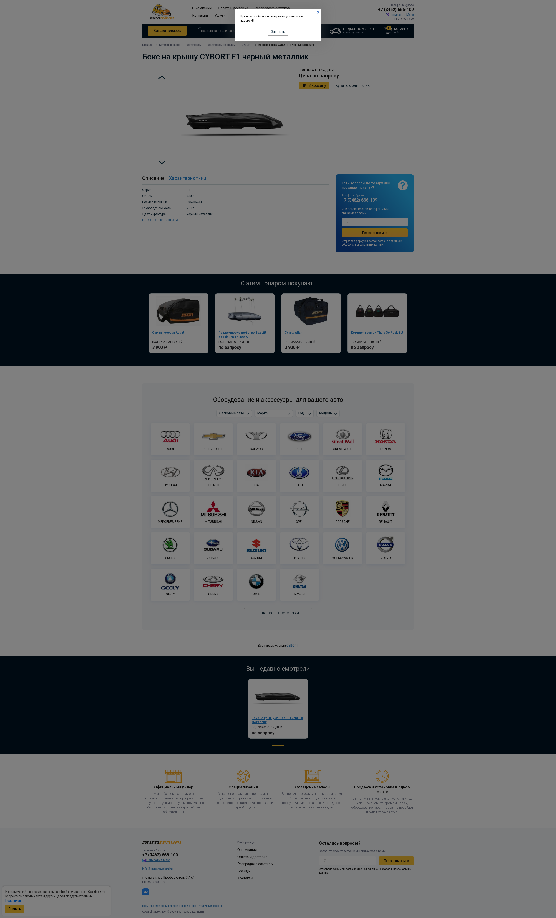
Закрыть (278, 32)
